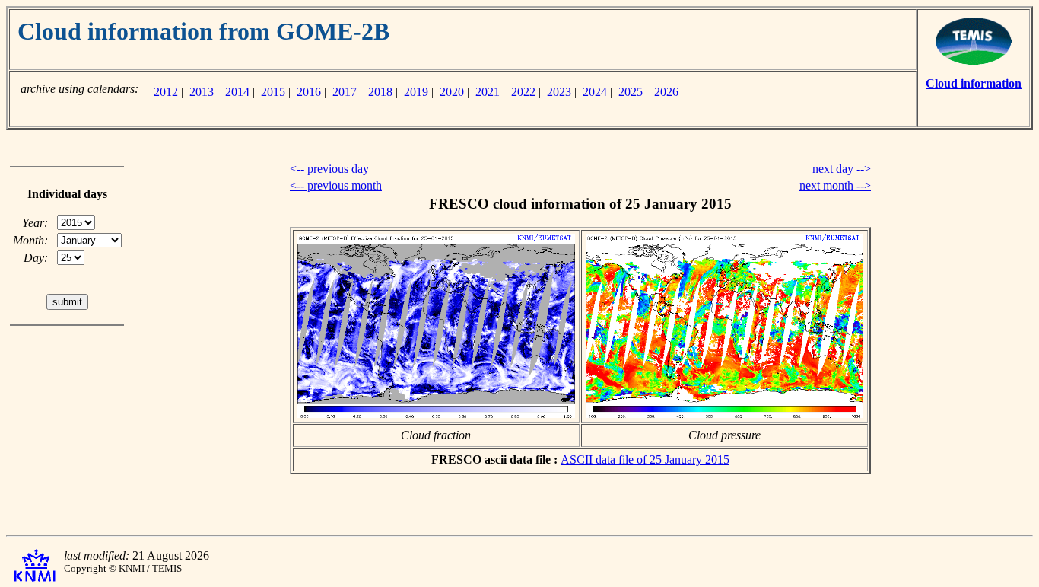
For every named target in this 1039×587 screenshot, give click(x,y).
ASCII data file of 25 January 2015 (645, 459)
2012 (166, 91)
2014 (237, 91)
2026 (666, 91)
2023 (559, 91)
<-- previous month (336, 185)
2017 (344, 91)
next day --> (841, 168)
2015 (273, 91)
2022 (523, 91)
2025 (630, 91)
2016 (309, 91)
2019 (416, 91)
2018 (380, 91)
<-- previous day (329, 168)
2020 (452, 91)
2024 (595, 91)
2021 (487, 91)
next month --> (835, 185)
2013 (201, 91)
